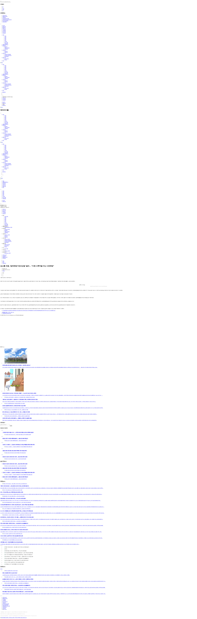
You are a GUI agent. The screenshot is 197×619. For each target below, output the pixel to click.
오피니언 (4, 53)
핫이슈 (6, 59)
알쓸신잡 (4, 57)
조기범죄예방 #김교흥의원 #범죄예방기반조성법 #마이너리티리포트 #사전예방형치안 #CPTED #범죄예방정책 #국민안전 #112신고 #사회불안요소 (28, 310)
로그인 (3, 25)
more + (1, 568)
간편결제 (4, 30)
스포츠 (6, 41)
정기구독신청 (4, 601)
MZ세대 (6, 46)
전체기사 (4, 28)
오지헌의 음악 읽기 (8, 55)
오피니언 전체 (7, 239)
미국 (3, 8)
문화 (5, 38)
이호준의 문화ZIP (8, 54)
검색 (3, 104)
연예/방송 (6, 43)
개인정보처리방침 (5, 18)
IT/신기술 (6, 42)
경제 (5, 65)
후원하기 (4, 27)
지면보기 (4, 100)
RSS (6, 609)
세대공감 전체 (7, 229)
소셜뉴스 (4, 50)
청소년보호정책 (5, 20)
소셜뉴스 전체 (7, 234)
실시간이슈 (7, 58)
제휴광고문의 (4, 16)
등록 (11, 425)
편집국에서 (7, 56)
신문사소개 (4, 15)
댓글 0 (3, 270)
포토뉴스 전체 (7, 250)
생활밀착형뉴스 (5, 44)
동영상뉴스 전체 (7, 253)
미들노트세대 (7, 47)
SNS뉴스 (6, 51)
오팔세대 (6, 78)
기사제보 (4, 29)
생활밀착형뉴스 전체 (8, 227)
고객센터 (4, 33)
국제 (5, 39)
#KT (3, 9)
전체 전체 (6, 216)
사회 (5, 37)
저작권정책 (4, 21)
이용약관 (4, 17)
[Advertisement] (98, 323)
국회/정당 (4, 263)
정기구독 (4, 210)
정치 (5, 40)
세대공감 (4, 45)
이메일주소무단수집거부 (6, 19)
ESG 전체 (6, 248)
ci (2, 10)
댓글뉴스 (6, 52)
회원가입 (4, 26)
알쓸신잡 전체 (7, 244)
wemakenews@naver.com (6, 313)
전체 (3, 64)
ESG (3, 60)
